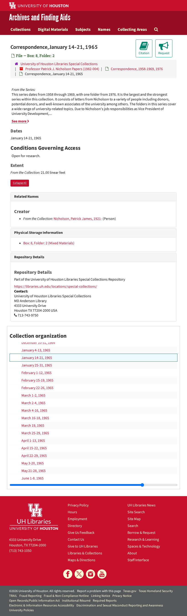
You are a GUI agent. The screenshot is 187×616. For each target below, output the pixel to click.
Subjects (83, 29)
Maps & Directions (81, 560)
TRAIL (13, 596)
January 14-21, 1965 (36, 357)
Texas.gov (129, 591)
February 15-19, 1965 (37, 380)
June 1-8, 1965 (32, 478)
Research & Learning (143, 539)
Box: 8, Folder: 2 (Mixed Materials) (48, 243)
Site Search (136, 512)
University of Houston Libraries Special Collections (59, 63)
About (132, 553)
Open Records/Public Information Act (34, 600)
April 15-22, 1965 (34, 448)
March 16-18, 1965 (35, 418)
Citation (144, 53)
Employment (77, 518)
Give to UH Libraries (83, 546)
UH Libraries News (141, 505)
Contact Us (76, 539)
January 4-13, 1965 (35, 350)
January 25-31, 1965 (36, 365)
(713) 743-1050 (20, 550)
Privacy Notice (122, 596)
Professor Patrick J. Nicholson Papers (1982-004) (62, 68)
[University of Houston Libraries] (34, 516)
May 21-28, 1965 (33, 470)
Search (132, 525)
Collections (20, 29)
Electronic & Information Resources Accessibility (41, 605)
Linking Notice (100, 596)
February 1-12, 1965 (36, 372)
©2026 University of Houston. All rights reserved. (42, 591)
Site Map (134, 518)
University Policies (21, 610)
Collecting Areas (132, 29)
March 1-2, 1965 (33, 395)
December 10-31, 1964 (38, 342)
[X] (79, 574)
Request (163, 53)
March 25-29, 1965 (35, 433)
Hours (72, 512)
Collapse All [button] (19, 183)
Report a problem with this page (99, 591)
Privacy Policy (78, 505)
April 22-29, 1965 (34, 455)
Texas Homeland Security (156, 591)
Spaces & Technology (143, 546)
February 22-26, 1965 (37, 387)
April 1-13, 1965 (33, 440)
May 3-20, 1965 (32, 463)
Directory (75, 525)
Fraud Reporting (30, 596)
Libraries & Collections (85, 553)
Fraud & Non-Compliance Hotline (66, 596)
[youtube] (101, 574)
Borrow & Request (141, 532)
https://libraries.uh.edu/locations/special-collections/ (55, 286)
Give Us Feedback (81, 532)
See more (19, 121)
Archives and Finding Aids (39, 17)
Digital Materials (53, 29)
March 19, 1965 (32, 425)
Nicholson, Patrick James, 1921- (78, 218)
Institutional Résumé (76, 600)
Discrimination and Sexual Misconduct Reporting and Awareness (119, 605)
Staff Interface (138, 560)
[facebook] (67, 574)
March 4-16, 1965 (34, 410)
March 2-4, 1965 (33, 402)
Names (104, 29)
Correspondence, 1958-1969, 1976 (137, 68)
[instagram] (90, 574)
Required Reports (105, 600)
